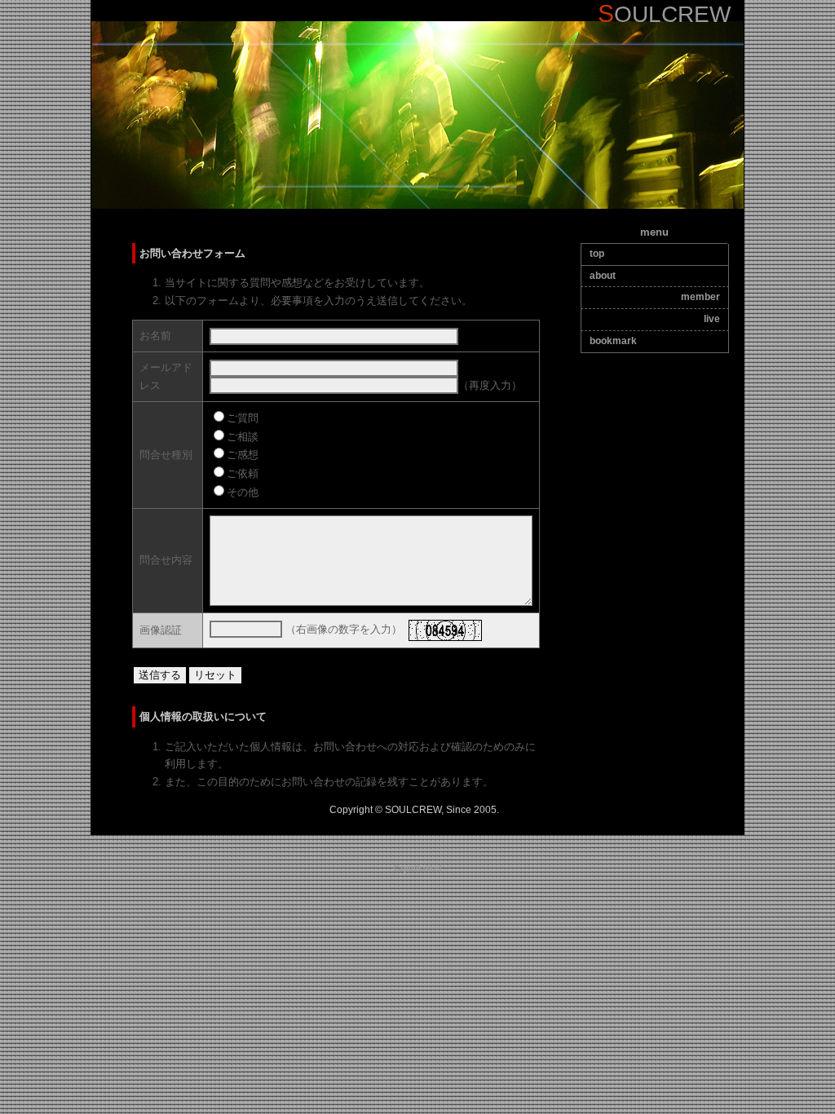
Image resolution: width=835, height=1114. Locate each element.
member (700, 297)
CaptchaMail (417, 868)
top (597, 254)
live (712, 319)
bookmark (613, 341)
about (603, 276)
